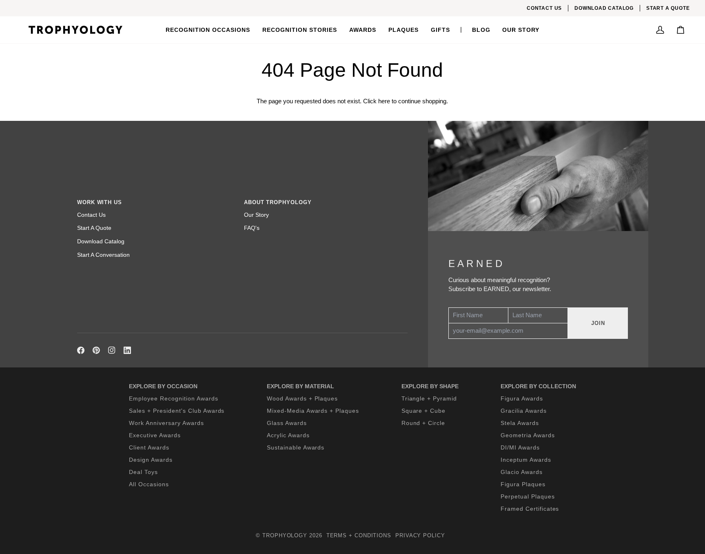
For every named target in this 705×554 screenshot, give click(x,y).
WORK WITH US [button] (99, 202)
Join (598, 323)
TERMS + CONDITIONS (358, 535)
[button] (208, 29)
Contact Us (91, 214)
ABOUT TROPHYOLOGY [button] (277, 202)
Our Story (256, 214)
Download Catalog (100, 241)
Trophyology (284, 535)
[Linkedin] (127, 350)
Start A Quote (94, 228)
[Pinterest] (96, 350)
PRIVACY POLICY (420, 535)
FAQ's (251, 228)
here (384, 101)
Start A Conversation (103, 254)
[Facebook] (80, 350)
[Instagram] (111, 350)
